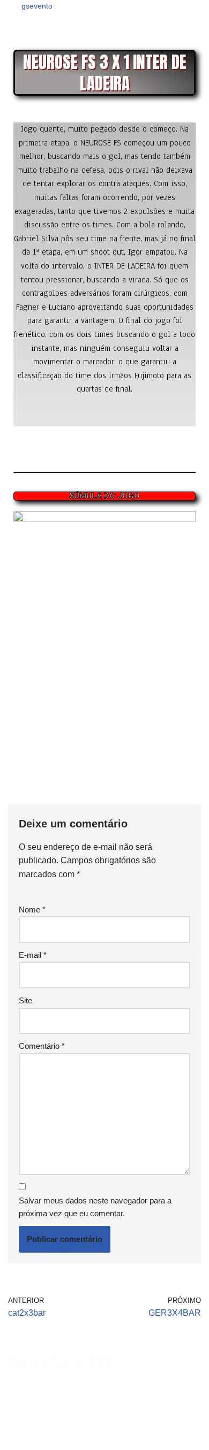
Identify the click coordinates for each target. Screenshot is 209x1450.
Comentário (42, 1045)
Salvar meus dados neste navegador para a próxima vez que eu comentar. (95, 1207)
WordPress (87, 1439)
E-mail (33, 955)
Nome (32, 909)
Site (25, 1000)
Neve (17, 1439)
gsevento (37, 6)
